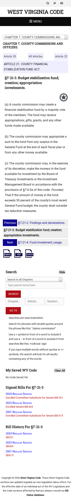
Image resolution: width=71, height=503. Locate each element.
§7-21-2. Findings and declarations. (34, 223)
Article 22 (61, 56)
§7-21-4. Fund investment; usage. (34, 242)
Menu (37, 21)
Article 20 (10, 56)
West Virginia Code (35, 11)
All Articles (36, 56)
